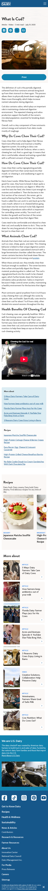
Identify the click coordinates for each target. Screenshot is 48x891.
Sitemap (6, 879)
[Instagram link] (24, 798)
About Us (6, 848)
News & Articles (9, 827)
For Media (6, 865)
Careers (5, 874)
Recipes (6, 811)
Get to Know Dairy (11, 806)
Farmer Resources (10, 842)
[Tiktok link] (14, 798)
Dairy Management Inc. (12, 860)
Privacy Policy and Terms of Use (26, 889)
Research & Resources (12, 837)
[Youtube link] (43, 798)
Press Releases (8, 869)
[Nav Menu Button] (44, 3)
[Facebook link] (4, 798)
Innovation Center (10, 852)
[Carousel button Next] (44, 509)
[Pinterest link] (34, 798)
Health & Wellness (11, 817)
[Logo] (6, 3)
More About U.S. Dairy (11, 755)
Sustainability (9, 822)
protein (36, 258)
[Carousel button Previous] (3, 509)
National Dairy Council (11, 856)
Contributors (7, 832)
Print (24, 77)
